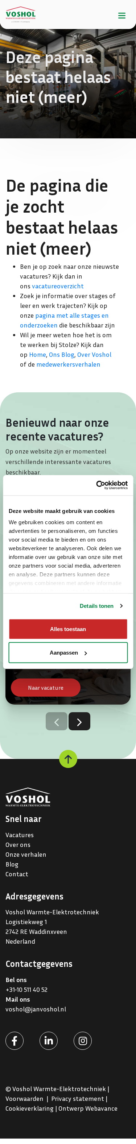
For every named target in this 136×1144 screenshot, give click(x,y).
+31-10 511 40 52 (27, 989)
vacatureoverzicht (58, 286)
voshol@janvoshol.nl (35, 1009)
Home (37, 354)
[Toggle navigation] (122, 14)
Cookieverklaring (29, 1108)
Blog (11, 864)
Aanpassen (64, 653)
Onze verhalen (25, 854)
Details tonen (97, 606)
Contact (16, 874)
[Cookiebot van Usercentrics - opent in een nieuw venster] (97, 485)
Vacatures (19, 835)
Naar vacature (45, 687)
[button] (79, 721)
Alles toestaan (68, 629)
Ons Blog (61, 354)
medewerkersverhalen (68, 364)
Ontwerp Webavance (88, 1108)
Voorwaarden (24, 1098)
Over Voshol (94, 354)
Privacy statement (77, 1098)
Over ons (17, 844)
